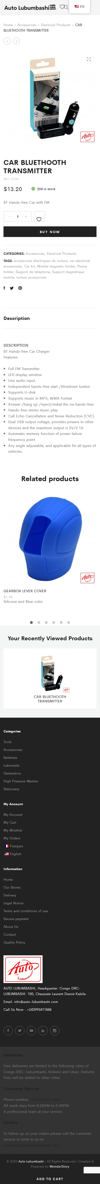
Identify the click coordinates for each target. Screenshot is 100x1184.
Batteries (10, 757)
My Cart (9, 822)
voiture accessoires (31, 277)
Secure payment (16, 918)
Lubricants (11, 765)
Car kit (29, 266)
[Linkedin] (43, 1030)
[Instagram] (54, 1030)
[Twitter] (19, 1030)
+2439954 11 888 (45, 1099)
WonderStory (59, 1166)
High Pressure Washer (20, 780)
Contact (9, 934)
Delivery (9, 895)
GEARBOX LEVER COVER (24, 591)
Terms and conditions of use (25, 910)
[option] (50, 548)
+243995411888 (39, 1009)
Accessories (26, 24)
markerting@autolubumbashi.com (31, 1145)
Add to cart (50, 1178)
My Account (13, 814)
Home (8, 24)
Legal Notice (13, 902)
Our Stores (11, 887)
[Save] (39, 216)
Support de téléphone (33, 271)
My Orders (11, 837)
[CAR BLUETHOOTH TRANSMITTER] (4, 288)
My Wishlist (12, 830)
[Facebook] (8, 1030)
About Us (10, 926)
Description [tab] (16, 318)
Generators (12, 773)
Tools (7, 741)
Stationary (11, 788)
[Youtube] (31, 1030)
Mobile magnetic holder (56, 266)
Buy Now (50, 231)
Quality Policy (14, 942)
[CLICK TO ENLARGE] (88, 59)
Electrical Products (55, 24)
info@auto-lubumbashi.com (36, 1001)
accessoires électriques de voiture (40, 260)
